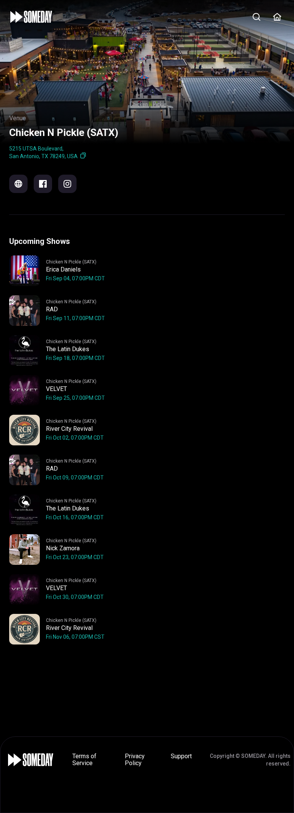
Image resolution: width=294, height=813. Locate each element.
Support (181, 756)
